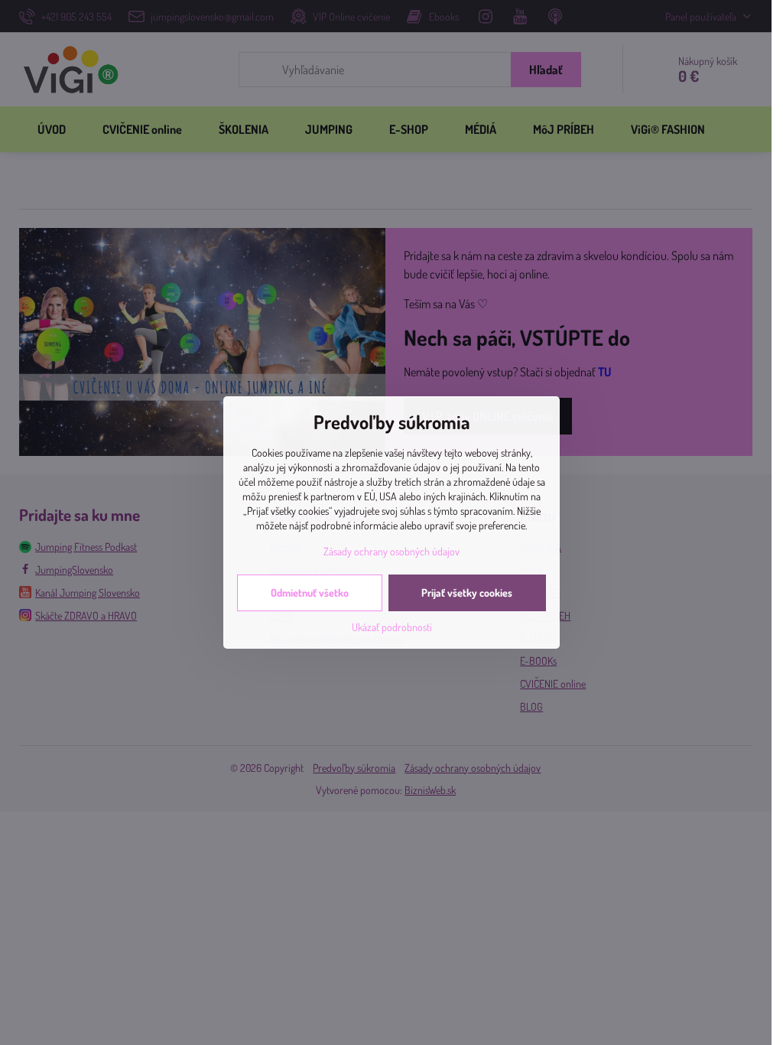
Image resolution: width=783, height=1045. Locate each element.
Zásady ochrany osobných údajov (391, 551)
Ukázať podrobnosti (392, 626)
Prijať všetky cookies (466, 592)
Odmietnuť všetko (310, 592)
